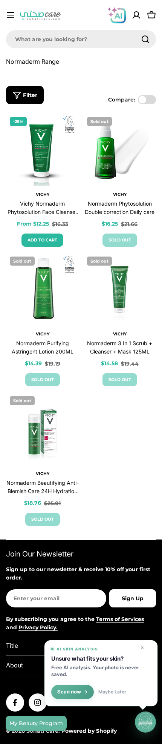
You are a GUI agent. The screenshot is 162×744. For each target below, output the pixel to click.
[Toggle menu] (10, 15)
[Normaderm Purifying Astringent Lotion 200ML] (42, 289)
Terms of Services (120, 619)
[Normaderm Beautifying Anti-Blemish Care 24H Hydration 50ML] (42, 428)
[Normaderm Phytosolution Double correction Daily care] (119, 149)
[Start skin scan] (145, 722)
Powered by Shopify (89, 730)
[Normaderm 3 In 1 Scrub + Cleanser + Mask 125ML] (119, 289)
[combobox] (81, 39)
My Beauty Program (36, 723)
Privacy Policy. (38, 627)
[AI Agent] (117, 15)
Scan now (69, 692)
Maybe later (112, 692)
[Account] (136, 15)
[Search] (145, 39)
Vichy (42, 194)
